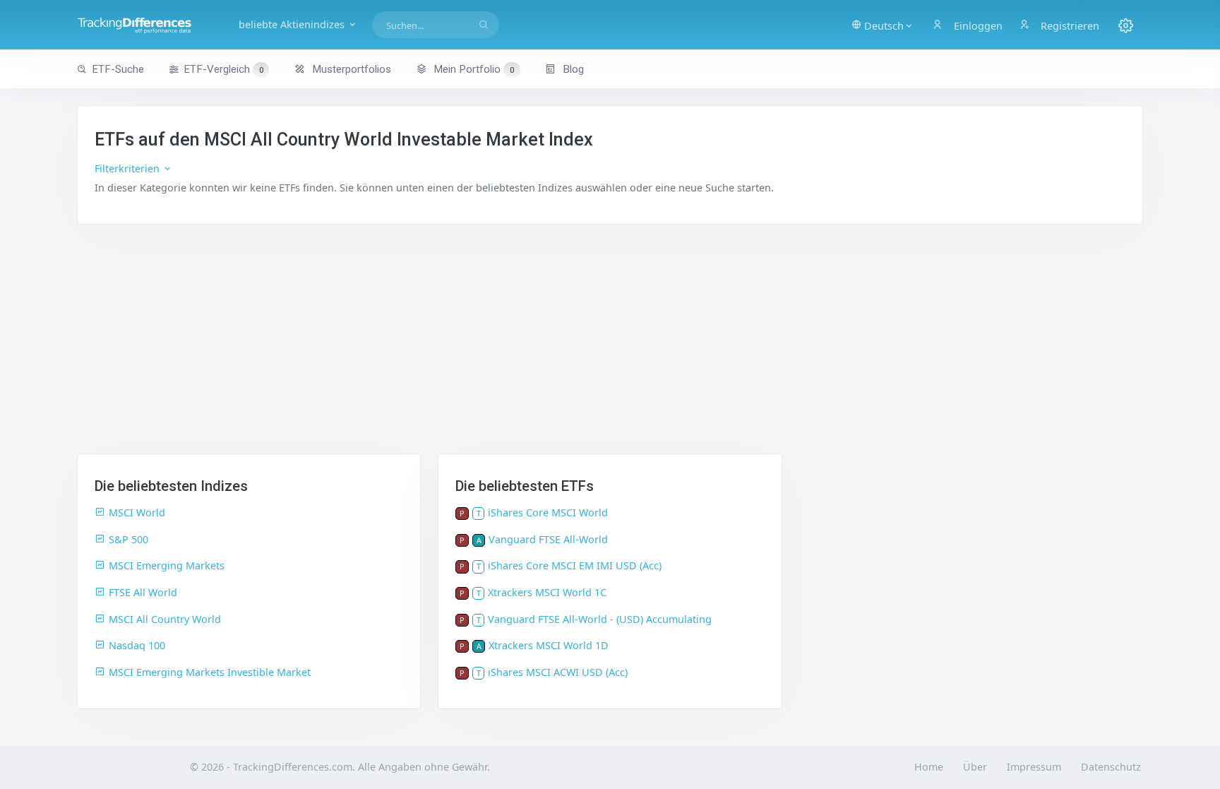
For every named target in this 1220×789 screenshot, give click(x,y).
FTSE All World (143, 592)
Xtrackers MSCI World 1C (547, 592)
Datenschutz (1111, 766)
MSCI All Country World (165, 619)
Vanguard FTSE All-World (548, 539)
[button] (882, 24)
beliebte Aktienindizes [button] (293, 24)
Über (975, 766)
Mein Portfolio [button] (472, 69)
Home (928, 766)
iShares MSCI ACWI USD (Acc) (558, 672)
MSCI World (137, 512)
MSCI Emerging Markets (167, 565)
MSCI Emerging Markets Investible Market (210, 672)
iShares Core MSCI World (548, 512)
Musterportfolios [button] (350, 69)
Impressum (1034, 766)
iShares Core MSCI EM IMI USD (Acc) (575, 565)
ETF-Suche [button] (118, 69)
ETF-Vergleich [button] (223, 69)
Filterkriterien (128, 168)
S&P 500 (128, 539)
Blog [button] (572, 69)
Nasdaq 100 (137, 645)
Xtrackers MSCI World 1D (549, 645)
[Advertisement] (610, 347)
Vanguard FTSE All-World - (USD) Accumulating (600, 619)
